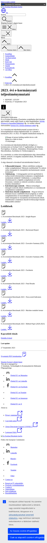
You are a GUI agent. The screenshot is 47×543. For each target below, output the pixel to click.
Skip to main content (8, 2)
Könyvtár (8, 62)
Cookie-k (8, 487)
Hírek (7, 60)
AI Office (8, 70)
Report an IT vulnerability (14, 483)
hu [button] (7, 13)
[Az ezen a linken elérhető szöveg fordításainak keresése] (25, 123)
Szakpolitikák (10, 56)
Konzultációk (10, 68)
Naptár (7, 66)
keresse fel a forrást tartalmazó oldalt (23, 125)
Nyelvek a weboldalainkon (14, 485)
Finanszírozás (10, 64)
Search (3, 15)
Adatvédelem (9, 489)
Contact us (9, 479)
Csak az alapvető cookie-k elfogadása (27, 537)
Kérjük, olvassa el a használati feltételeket (23, 122)
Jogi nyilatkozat (10, 491)
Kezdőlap (8, 54)
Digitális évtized (6, 338)
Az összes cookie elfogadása (23, 531)
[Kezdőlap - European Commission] (11, 7)
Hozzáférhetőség (11, 493)
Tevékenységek (10, 58)
